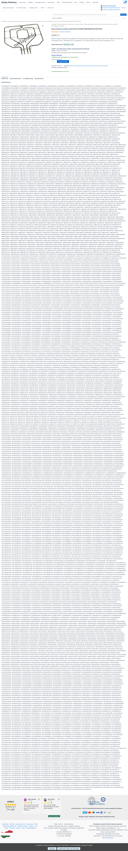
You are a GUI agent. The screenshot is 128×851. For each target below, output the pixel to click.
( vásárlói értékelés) (64, 31)
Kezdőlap (3, 21)
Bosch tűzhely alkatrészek (37, 21)
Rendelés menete (67, 2)
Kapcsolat (95, 2)
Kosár (23, 828)
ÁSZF (58, 2)
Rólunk (88, 2)
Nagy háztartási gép (8, 7)
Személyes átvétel (40, 2)
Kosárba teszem (63, 61)
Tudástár (81, 2)
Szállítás (30, 2)
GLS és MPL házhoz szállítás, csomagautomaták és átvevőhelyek (73, 48)
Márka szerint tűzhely (23, 21)
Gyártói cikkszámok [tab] (15, 78)
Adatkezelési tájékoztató (10, 826)
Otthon (42, 7)
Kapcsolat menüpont (108, 837)
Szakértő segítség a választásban (111, 9)
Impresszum (51, 2)
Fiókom (124, 7)
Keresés (123, 14)
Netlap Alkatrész (9, 2)
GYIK (75, 2)
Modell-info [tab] (4, 78)
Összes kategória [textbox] (88, 18)
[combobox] (89, 18)
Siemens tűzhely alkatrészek (91, 65)
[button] (42, 26)
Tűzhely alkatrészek (12, 21)
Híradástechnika (33, 7)
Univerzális (50, 7)
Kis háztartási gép (21, 7)
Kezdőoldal (22, 2)
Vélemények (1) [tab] (39, 78)
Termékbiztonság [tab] (28, 78)
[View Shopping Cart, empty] (125, 2)
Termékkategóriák (31, 828)
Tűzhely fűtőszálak (103, 65)
